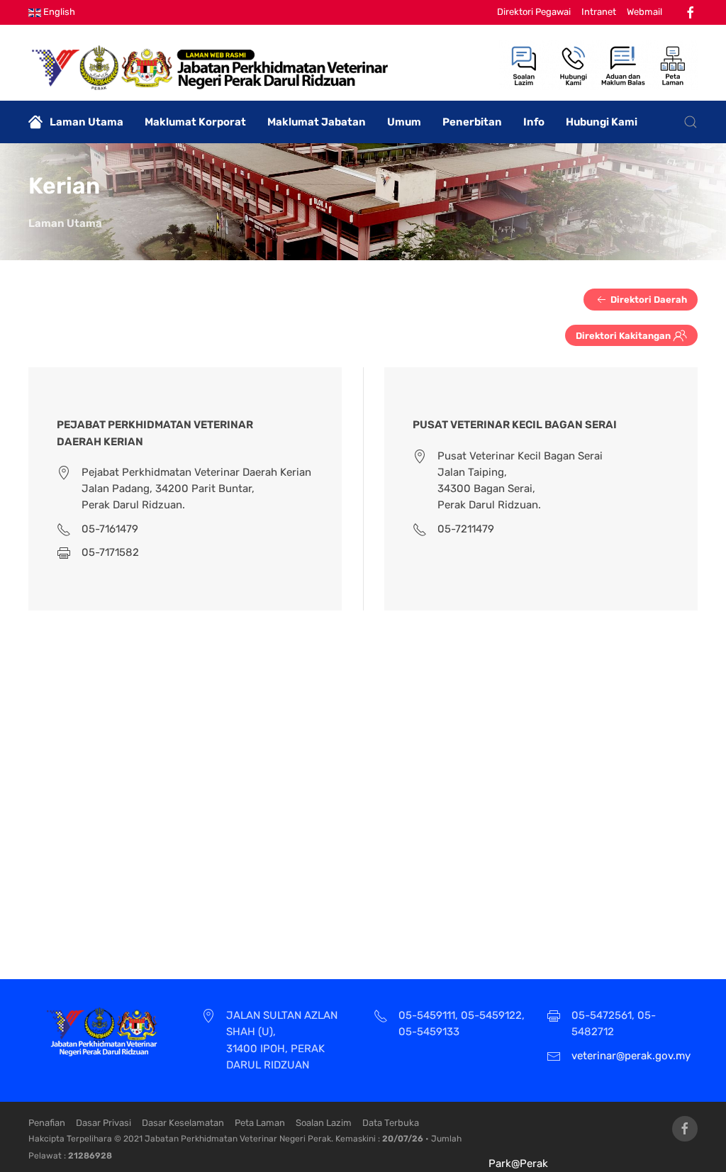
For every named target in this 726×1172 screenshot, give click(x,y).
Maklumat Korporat (195, 122)
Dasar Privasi (103, 1122)
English (58, 11)
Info (533, 122)
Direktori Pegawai (534, 11)
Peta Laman (260, 1122)
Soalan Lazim (324, 1122)
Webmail (644, 11)
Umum (404, 122)
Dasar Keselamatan (183, 1122)
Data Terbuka (390, 1122)
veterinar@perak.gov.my (631, 1055)
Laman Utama (86, 122)
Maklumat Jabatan (316, 122)
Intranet (598, 11)
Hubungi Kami (601, 122)
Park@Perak (518, 1163)
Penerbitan (472, 122)
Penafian (46, 1122)
